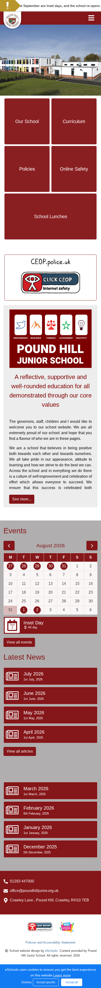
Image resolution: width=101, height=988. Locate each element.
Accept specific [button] (45, 982)
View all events (19, 642)
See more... (21, 499)
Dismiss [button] (26, 982)
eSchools (51, 951)
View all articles (20, 751)
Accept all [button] (72, 982)
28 (24, 566)
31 (64, 566)
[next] (91, 545)
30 (50, 566)
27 (10, 566)
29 (37, 566)
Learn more (62, 975)
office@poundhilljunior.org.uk (34, 891)
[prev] (9, 545)
